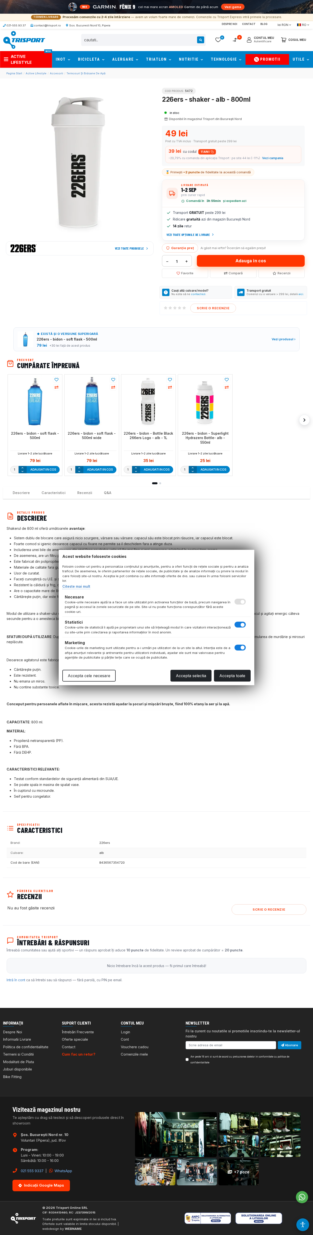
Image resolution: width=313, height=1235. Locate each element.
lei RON (283, 25)
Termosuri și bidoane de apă (86, 73)
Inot (61, 59)
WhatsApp (63, 1171)
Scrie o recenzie (213, 308)
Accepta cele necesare (89, 675)
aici (301, 294)
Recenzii (284, 273)
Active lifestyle (36, 73)
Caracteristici (54, 493)
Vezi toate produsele (129, 248)
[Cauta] (200, 39)
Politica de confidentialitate (25, 1047)
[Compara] (56, 387)
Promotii (270, 59)
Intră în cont (16, 980)
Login (125, 1032)
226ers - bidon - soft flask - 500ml (35, 435)
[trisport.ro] (24, 39)
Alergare (123, 59)
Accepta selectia (191, 675)
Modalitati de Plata (18, 1061)
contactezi (198, 294)
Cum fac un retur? (78, 1054)
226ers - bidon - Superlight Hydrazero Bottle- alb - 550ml (205, 437)
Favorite (187, 273)
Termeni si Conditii (18, 1054)
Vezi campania (272, 158)
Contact (249, 23)
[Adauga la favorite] (56, 379)
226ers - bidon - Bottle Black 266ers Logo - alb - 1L (148, 435)
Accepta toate (232, 675)
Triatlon (157, 59)
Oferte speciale (75, 1039)
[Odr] (274, 1218)
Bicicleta (89, 59)
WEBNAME (73, 1229)
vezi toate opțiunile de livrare (188, 235)
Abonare (291, 1045)
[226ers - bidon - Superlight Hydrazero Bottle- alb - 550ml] (205, 401)
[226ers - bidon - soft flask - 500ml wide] (92, 401)
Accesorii (56, 73)
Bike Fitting (12, 1076)
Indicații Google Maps (44, 1185)
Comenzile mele (134, 1054)
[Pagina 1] (154, 483)
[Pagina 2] (160, 483)
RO (304, 25)
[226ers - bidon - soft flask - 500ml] (35, 401)
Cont (125, 1039)
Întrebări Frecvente (78, 1032)
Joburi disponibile (17, 1069)
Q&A (107, 493)
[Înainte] (304, 420)
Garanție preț (182, 248)
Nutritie (189, 59)
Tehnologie (224, 59)
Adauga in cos (250, 260)
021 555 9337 (32, 1171)
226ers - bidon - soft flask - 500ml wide (92, 435)
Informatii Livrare (17, 1039)
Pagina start (14, 73)
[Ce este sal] (214, 1218)
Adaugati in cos (43, 469)
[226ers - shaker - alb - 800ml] (80, 162)
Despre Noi (229, 23)
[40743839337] (302, 1197)
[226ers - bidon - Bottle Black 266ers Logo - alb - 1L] (148, 401)
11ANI (205, 152)
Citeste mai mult (76, 586)
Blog (264, 23)
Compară (236, 273)
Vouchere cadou (134, 1047)
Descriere (21, 493)
